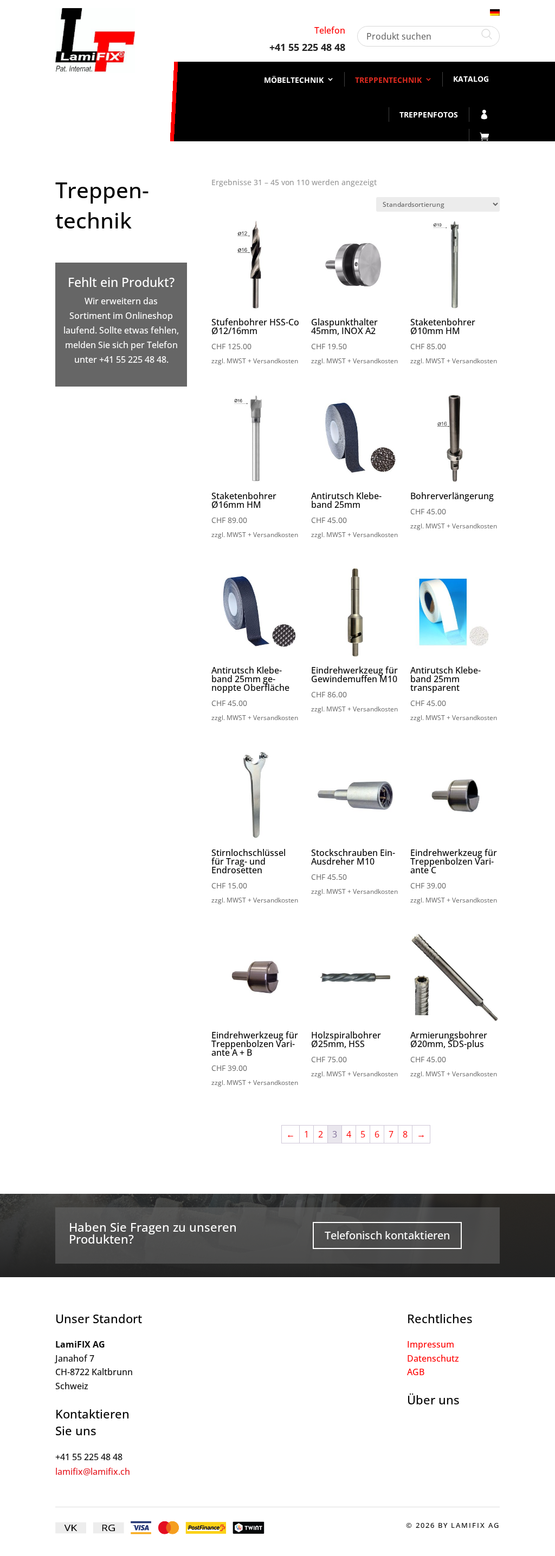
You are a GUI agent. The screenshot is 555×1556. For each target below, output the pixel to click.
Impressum (430, 1344)
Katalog (471, 79)
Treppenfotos (428, 114)
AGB (415, 1372)
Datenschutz (433, 1358)
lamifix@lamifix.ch (92, 1471)
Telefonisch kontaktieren (387, 1235)
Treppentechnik (388, 80)
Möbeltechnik (294, 80)
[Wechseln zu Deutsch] (495, 11)
